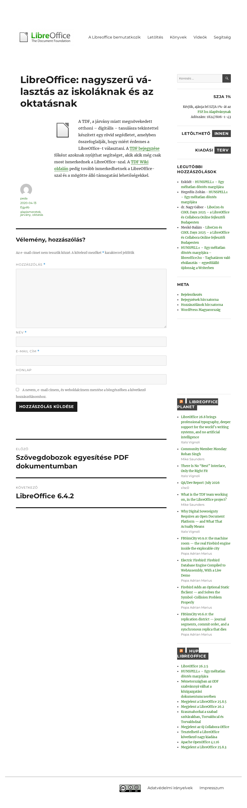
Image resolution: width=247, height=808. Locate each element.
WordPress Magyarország (200, 310)
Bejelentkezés (191, 295)
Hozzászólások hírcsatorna (202, 305)
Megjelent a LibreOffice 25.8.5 (204, 702)
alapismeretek (30, 212)
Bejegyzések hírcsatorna (200, 300)
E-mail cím (28, 351)
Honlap (24, 370)
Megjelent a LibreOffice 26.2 (202, 707)
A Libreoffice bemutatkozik (114, 37)
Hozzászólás (31, 265)
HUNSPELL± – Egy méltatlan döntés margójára (204, 197)
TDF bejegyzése (145, 148)
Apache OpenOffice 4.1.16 (200, 742)
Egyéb (24, 207)
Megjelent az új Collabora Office (205, 727)
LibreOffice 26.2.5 (194, 666)
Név (21, 332)
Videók (200, 37)
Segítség (222, 37)
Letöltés (155, 37)
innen (221, 133)
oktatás (37, 215)
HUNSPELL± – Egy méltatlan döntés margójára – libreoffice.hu (203, 253)
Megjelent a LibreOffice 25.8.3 (203, 747)
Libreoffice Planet (197, 404)
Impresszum (212, 787)
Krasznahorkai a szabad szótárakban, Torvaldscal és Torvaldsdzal (202, 717)
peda (23, 198)
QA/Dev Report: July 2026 (200, 483)
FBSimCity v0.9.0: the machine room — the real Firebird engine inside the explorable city (205, 543)
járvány (25, 215)
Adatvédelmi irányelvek (170, 787)
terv (222, 150)
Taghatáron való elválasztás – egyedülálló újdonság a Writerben (205, 263)
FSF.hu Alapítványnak (214, 112)
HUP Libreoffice (191, 653)
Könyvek (178, 37)
